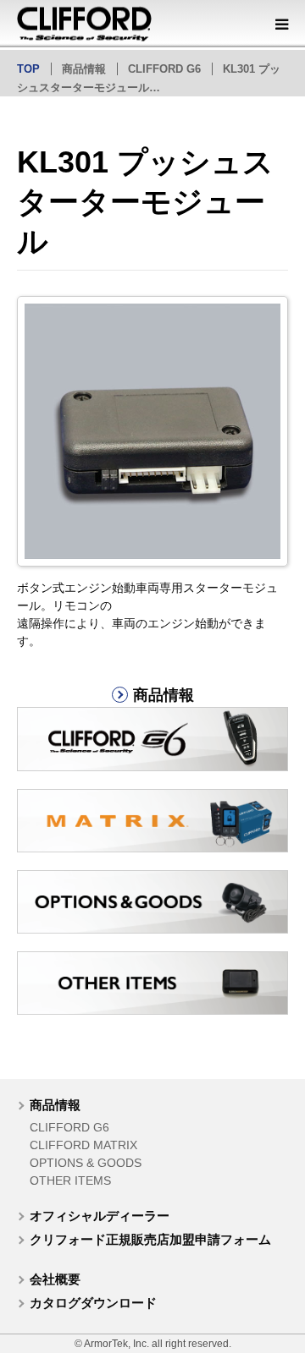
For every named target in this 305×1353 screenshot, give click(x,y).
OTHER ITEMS (70, 1180)
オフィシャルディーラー (99, 1215)
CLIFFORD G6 (69, 1127)
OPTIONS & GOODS (85, 1162)
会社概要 (55, 1279)
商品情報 (55, 1105)
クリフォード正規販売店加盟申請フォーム (150, 1239)
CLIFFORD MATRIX (83, 1145)
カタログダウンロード (93, 1302)
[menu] (281, 23)
